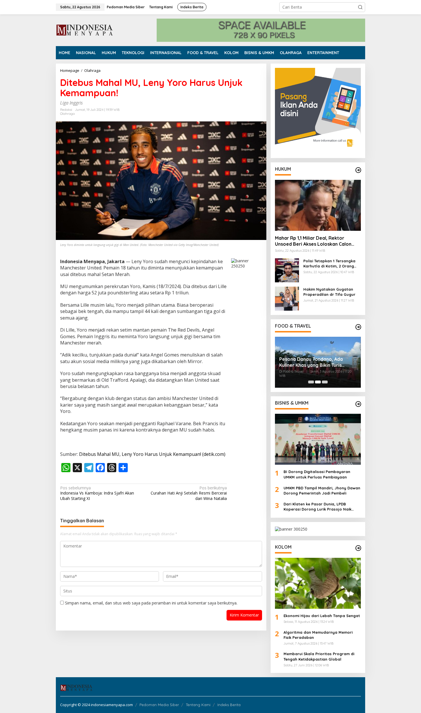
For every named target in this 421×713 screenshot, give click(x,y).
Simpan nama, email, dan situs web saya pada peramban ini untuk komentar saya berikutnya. (151, 603)
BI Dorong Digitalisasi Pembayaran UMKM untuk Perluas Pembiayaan (317, 474)
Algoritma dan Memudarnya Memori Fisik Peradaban (318, 635)
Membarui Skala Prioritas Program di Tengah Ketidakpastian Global (319, 656)
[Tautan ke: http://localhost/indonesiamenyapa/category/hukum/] (358, 170)
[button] (360, 7)
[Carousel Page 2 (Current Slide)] (318, 382)
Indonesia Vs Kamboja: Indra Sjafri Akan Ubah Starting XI (97, 493)
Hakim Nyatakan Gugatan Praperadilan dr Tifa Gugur (329, 292)
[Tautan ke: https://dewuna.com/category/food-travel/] (358, 327)
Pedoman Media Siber (159, 704)
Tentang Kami (198, 704)
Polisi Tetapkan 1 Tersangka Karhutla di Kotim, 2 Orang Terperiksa (329, 264)
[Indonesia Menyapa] (85, 29)
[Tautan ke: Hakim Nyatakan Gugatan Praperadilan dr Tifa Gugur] (287, 298)
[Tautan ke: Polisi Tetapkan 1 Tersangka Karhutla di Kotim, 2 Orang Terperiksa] (287, 270)
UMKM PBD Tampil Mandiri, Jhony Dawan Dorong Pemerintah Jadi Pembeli (322, 490)
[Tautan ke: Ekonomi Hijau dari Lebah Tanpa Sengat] (318, 583)
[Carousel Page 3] (325, 382)
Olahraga (67, 114)
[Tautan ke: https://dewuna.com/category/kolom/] (358, 548)
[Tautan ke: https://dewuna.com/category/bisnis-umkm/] (358, 404)
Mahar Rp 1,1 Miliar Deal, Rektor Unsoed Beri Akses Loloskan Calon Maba (313, 241)
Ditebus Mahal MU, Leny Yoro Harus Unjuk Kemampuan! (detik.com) (152, 454)
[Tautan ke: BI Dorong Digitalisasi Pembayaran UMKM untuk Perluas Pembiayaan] (318, 439)
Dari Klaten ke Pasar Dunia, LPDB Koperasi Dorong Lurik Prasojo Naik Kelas (317, 507)
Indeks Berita (229, 704)
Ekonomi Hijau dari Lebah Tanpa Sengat (322, 615)
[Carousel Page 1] (311, 382)
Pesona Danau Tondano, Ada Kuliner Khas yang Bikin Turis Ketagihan (311, 362)
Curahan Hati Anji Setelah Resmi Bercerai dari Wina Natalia (189, 493)
